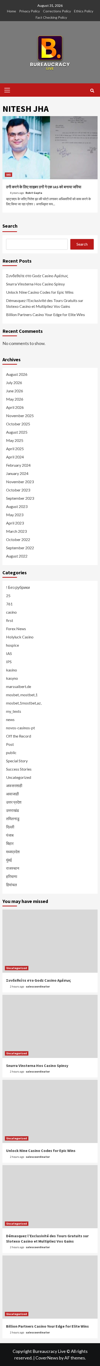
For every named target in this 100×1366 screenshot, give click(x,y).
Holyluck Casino (19, 637)
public (11, 752)
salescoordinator (38, 986)
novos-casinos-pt (20, 727)
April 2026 (15, 407)
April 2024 (15, 457)
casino (11, 612)
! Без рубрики (18, 587)
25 (8, 595)
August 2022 (16, 556)
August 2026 (16, 374)
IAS (8, 174)
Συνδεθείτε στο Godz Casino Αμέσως (37, 275)
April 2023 (15, 523)
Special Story (17, 760)
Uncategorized (18, 777)
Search (9, 226)
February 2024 (18, 465)
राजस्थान (12, 868)
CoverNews (46, 1357)
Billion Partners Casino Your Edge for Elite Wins (45, 314)
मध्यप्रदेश (13, 851)
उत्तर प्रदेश (13, 802)
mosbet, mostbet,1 (22, 694)
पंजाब (10, 835)
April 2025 (15, 448)
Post (10, 744)
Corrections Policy (57, 11)
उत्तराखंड (12, 810)
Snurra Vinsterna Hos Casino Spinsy (35, 284)
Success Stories (19, 769)
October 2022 (18, 539)
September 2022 (20, 547)
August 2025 (16, 432)
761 (9, 603)
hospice (12, 645)
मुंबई (9, 860)
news (10, 719)
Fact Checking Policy (51, 17)
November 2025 (20, 415)
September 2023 (20, 498)
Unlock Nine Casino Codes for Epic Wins (40, 292)
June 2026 (14, 390)
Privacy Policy (29, 11)
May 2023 (14, 514)
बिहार (10, 843)
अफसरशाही (14, 785)
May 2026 (14, 399)
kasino (11, 670)
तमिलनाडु (12, 818)
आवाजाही (12, 793)
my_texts (13, 711)
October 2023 (18, 490)
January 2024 (17, 473)
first (9, 620)
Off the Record (18, 736)
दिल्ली (10, 827)
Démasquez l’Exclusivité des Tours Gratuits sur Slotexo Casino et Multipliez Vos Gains (44, 303)
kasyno (12, 678)
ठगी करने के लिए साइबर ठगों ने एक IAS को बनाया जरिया (43, 186)
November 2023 (20, 481)
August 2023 (16, 506)
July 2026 (14, 382)
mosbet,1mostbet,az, (24, 703)
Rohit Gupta (33, 193)
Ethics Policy (83, 11)
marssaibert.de (18, 686)
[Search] (92, 90)
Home (11, 11)
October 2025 (18, 423)
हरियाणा (11, 876)
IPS (9, 661)
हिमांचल (11, 884)
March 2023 (16, 531)
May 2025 (14, 440)
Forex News (16, 628)
